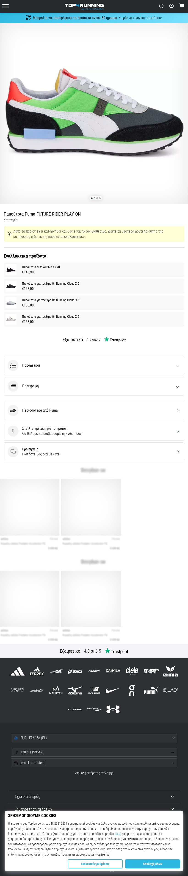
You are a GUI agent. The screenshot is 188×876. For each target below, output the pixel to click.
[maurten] (55, 690)
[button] (94, 365)
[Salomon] (74, 709)
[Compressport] (151, 671)
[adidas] (17, 671)
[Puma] (151, 690)
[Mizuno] (74, 690)
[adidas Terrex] (36, 671)
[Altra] (55, 671)
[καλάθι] (182, 6)
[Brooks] (93, 671)
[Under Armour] (113, 709)
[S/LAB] (170, 690)
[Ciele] (132, 671)
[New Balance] (93, 690)
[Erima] (170, 671)
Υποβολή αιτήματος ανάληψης (94, 773)
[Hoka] (17, 690)
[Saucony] (93, 709)
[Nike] (113, 690)
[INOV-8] (36, 690)
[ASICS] (74, 671)
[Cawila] (113, 671)
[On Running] (132, 690)
